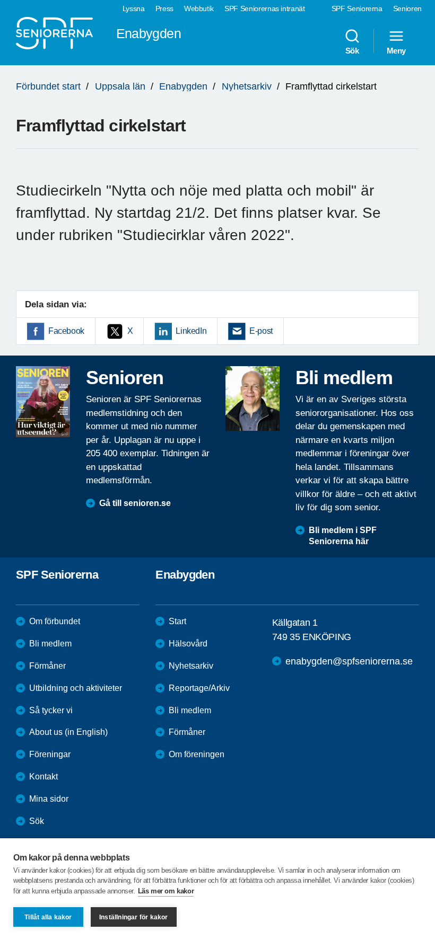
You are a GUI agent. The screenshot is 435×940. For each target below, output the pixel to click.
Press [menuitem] (164, 8)
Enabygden (183, 86)
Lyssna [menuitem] (134, 8)
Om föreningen (196, 754)
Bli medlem (50, 643)
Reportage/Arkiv (199, 688)
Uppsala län (120, 86)
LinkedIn (191, 330)
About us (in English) (68, 732)
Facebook (66, 330)
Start (177, 621)
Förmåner (47, 665)
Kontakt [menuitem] (43, 776)
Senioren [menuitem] (407, 8)
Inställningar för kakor (133, 917)
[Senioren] (43, 401)
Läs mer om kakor (166, 891)
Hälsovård (188, 643)
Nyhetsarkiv (247, 86)
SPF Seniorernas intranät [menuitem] (264, 8)
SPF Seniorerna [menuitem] (357, 8)
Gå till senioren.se (135, 503)
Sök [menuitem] (352, 50)
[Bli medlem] (252, 398)
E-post (261, 330)
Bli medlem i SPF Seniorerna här (343, 536)
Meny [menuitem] (396, 50)
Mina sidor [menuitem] (48, 798)
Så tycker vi (51, 710)
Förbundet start (48, 86)
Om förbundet (54, 621)
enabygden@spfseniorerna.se (349, 661)
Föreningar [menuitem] (50, 754)
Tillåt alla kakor (48, 917)
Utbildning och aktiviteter (75, 688)
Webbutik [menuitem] (199, 8)
